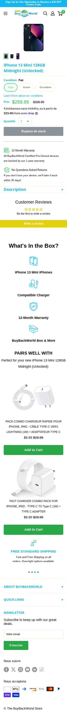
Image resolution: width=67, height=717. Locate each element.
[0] (60, 13)
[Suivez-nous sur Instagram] (20, 669)
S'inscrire (16, 645)
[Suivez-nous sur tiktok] (41, 669)
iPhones (45, 272)
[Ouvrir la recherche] (45, 13)
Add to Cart (33, 450)
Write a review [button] (33, 223)
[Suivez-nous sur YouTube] (27, 669)
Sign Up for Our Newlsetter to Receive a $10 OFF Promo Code (33, 3)
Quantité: (10, 121)
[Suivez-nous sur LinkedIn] (34, 669)
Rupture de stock (33, 131)
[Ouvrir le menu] (5, 13)
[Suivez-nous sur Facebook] (6, 669)
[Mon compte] (53, 13)
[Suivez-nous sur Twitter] (13, 669)
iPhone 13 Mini (26, 272)
